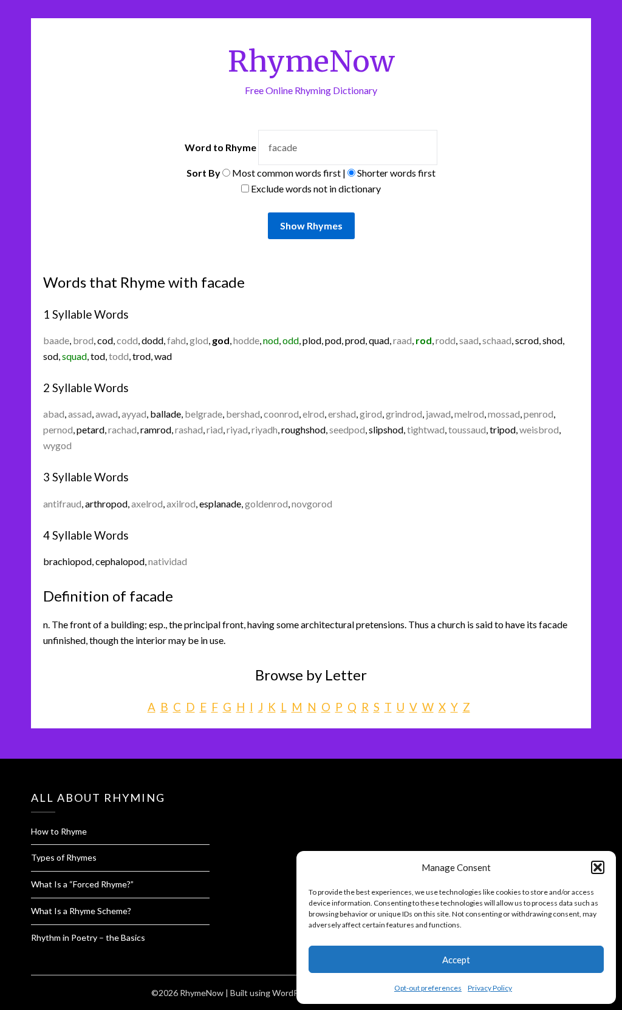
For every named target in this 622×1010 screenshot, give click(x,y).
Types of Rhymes (64, 857)
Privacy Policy (490, 987)
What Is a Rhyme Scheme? (81, 911)
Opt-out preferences (428, 987)
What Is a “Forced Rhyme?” (82, 884)
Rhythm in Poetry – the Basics (88, 937)
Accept (456, 959)
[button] (598, 867)
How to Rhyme (59, 831)
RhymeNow (311, 61)
